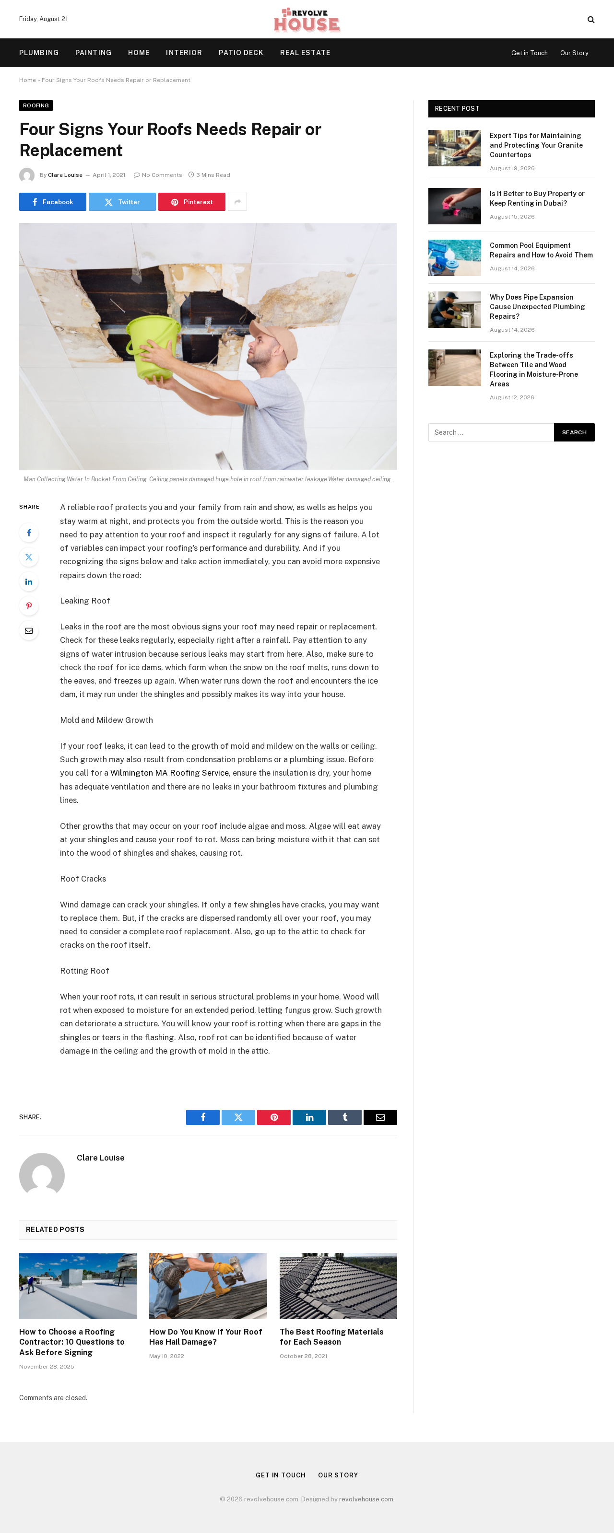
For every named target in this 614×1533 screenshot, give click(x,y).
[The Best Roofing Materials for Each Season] (338, 1286)
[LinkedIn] (28, 581)
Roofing (36, 105)
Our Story (574, 53)
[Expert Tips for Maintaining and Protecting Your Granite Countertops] (454, 148)
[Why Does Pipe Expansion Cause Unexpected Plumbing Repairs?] (454, 309)
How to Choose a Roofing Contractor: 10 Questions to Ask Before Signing (72, 1342)
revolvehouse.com (366, 1499)
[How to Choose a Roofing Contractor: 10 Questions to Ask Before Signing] (78, 1286)
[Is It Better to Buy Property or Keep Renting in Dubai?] (454, 206)
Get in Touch (529, 53)
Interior (184, 53)
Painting (93, 53)
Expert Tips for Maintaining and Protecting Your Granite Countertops (536, 145)
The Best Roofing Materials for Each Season (332, 1337)
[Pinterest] (28, 606)
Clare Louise (65, 175)
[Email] (28, 630)
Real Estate (305, 53)
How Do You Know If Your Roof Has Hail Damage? (205, 1337)
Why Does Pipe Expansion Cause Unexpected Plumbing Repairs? (537, 306)
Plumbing (39, 53)
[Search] (590, 19)
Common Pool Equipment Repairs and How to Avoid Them (541, 250)
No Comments (162, 175)
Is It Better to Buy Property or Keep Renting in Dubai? (537, 198)
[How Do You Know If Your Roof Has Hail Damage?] (208, 1286)
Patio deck (241, 53)
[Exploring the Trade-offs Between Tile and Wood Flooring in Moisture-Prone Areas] (454, 367)
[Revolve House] (307, 19)
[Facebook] (28, 532)
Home (139, 53)
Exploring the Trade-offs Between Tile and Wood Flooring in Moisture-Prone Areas (534, 369)
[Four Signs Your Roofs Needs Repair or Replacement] (208, 346)
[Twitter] (28, 557)
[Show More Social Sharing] (237, 202)
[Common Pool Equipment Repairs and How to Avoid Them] (454, 258)
